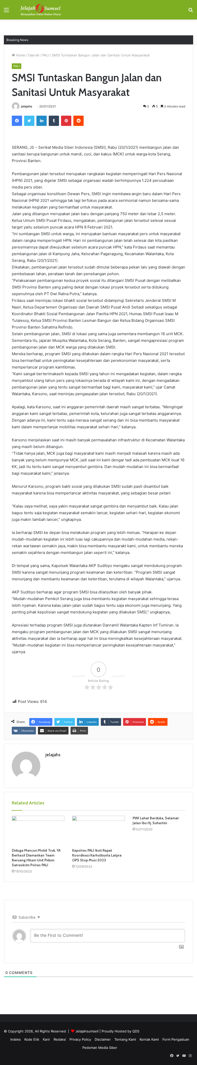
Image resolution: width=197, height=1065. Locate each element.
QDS (135, 1031)
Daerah (34, 55)
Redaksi (60, 1039)
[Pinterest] (66, 121)
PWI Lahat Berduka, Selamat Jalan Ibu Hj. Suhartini (156, 820)
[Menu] (6, 11)
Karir (46, 1039)
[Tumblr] (54, 121)
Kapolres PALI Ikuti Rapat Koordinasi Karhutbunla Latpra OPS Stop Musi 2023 (97, 855)
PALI (45, 55)
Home (20, 55)
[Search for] (190, 11)
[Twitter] (29, 121)
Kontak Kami (149, 1039)
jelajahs (26, 106)
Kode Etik (31, 1039)
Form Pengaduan (175, 1039)
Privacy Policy (80, 1039)
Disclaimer (103, 1039)
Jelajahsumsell (86, 1031)
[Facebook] (17, 121)
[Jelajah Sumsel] (40, 10)
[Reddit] (78, 121)
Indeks (15, 1039)
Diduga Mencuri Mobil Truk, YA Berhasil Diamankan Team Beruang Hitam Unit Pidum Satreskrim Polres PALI (36, 857)
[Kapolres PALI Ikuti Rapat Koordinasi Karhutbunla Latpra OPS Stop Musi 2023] (98, 830)
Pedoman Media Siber (99, 1048)
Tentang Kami (125, 1039)
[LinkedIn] (41, 121)
